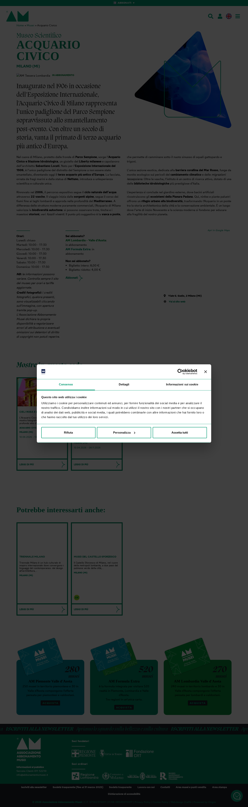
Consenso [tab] (66, 384)
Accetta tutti (179, 432)
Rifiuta (68, 432)
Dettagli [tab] (124, 384)
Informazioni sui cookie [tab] (182, 384)
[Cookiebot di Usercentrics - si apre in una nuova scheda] (180, 372)
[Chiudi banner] (205, 371)
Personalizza (122, 432)
